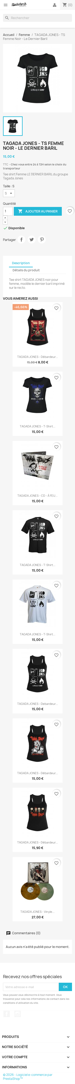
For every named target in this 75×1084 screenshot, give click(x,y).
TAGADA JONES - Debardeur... (37, 704)
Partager (21, 239)
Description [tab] (21, 263)
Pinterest (42, 239)
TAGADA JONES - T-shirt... (37, 426)
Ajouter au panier (38, 211)
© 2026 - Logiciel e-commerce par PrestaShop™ (27, 1077)
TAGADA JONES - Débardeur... (37, 357)
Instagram (17, 1014)
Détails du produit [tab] (26, 270)
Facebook (6, 1014)
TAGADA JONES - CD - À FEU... (37, 496)
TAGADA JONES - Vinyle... (37, 912)
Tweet (32, 239)
